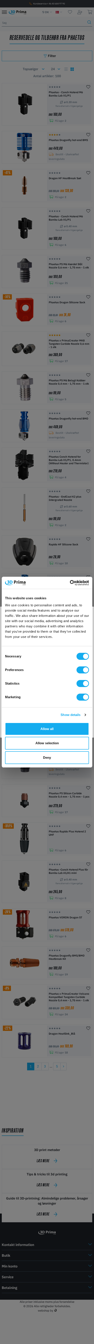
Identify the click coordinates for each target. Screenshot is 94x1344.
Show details (70, 715)
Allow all (47, 729)
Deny (47, 757)
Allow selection (47, 743)
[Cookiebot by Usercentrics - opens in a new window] (70, 583)
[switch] (83, 669)
